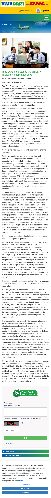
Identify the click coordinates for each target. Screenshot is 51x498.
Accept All (25, 488)
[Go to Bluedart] (25, 3)
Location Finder (8, 451)
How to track (9, 443)
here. (21, 481)
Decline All (25, 493)
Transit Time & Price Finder (12, 455)
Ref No (17, 405)
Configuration (25, 484)
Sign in (44, 10)
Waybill (9, 405)
